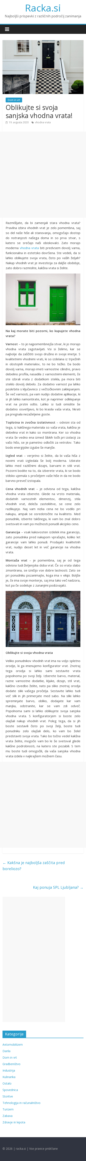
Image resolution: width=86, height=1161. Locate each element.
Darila (6, 1051)
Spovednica (10, 1090)
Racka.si (43, 7)
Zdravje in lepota (14, 1122)
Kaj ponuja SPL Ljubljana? (58, 887)
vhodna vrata (43, 122)
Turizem (8, 1109)
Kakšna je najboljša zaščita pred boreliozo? (34, 865)
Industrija (9, 1070)
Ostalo (7, 1083)
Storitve (8, 1096)
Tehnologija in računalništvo (21, 1103)
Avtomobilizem (13, 1044)
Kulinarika (9, 1077)
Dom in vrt (14, 100)
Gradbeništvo (11, 1064)
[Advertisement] (43, 175)
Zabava (8, 1116)
